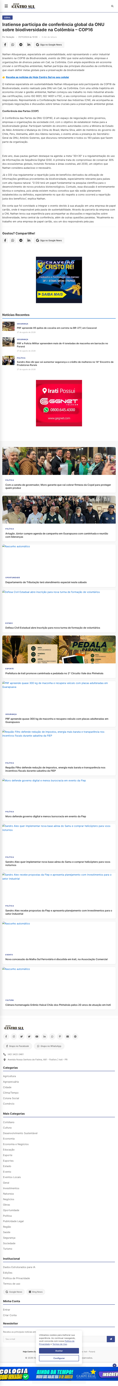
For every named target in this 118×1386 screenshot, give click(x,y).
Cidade (7, 1087)
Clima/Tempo (11, 1092)
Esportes (8, 1160)
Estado (7, 1166)
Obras (6, 1204)
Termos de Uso (59, 1344)
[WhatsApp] (52, 1036)
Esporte (7, 1155)
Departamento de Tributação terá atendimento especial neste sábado (46, 582)
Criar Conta (10, 1315)
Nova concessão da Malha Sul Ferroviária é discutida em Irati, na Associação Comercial (56, 959)
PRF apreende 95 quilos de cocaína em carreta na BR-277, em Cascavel (57, 327)
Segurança (9, 1237)
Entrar (6, 1309)
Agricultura (9, 1076)
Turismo (7, 1248)
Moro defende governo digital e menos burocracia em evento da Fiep (45, 816)
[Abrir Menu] (6, 6)
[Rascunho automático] (59, 302)
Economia (9, 1138)
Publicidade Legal (13, 1221)
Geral (7, 17)
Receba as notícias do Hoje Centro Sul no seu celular (37, 77)
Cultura (7, 1127)
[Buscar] (112, 6)
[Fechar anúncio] (114, 1365)
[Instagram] (14, 1036)
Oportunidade (11, 1210)
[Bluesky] (29, 1036)
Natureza (8, 1193)
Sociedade (9, 1243)
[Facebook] (6, 1036)
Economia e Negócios (16, 1144)
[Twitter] (21, 1036)
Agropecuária (11, 1081)
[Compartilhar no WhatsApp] (13, 44)
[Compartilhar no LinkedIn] (29, 44)
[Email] (68, 1036)
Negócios (8, 1199)
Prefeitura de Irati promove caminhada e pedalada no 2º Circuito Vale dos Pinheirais (54, 673)
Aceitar (59, 1351)
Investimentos (11, 1188)
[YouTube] (37, 1036)
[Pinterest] (60, 1036)
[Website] (75, 1036)
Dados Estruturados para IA (19, 1267)
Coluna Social (11, 1098)
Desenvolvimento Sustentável (20, 1133)
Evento (7, 1171)
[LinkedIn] (44, 1036)
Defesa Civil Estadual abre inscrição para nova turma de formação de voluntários (52, 627)
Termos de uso (11, 1283)
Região (7, 1226)
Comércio (8, 1103)
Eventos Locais (12, 1177)
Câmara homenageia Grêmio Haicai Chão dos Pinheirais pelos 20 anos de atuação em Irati (58, 1004)
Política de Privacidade (16, 1278)
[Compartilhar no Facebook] (5, 44)
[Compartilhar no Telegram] (21, 44)
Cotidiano (8, 1122)
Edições (7, 1272)
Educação (9, 1149)
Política (7, 1215)
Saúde (6, 1232)
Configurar (59, 1358)
